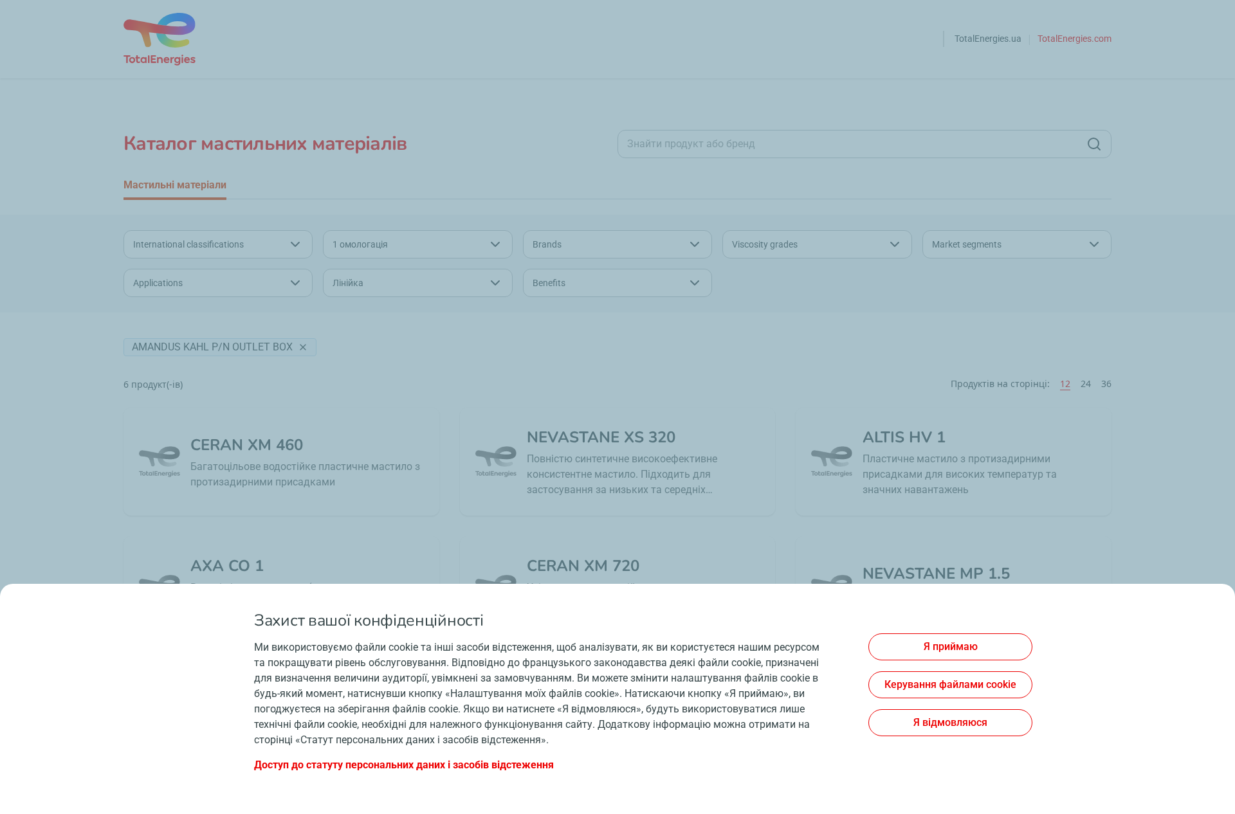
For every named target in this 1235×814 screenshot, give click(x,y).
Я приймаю (951, 646)
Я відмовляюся (950, 722)
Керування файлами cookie (950, 684)
